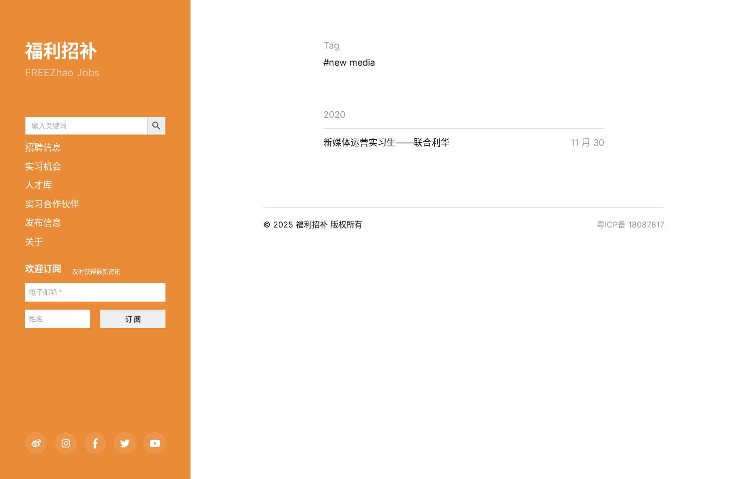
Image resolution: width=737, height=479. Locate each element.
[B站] (154, 443)
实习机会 (43, 166)
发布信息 (43, 222)
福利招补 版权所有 (329, 224)
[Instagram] (66, 443)
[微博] (36, 443)
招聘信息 (43, 147)
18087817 (646, 224)
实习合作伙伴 (52, 204)
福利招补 (61, 51)
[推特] (125, 443)
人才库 (38, 185)
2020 (334, 114)
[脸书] (95, 443)
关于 (34, 241)
